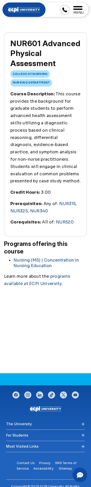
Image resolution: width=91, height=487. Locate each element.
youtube (75, 393)
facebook (15, 393)
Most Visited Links (22, 446)
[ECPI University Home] (24, 9)
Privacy (45, 463)
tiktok (51, 393)
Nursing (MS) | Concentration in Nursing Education (46, 262)
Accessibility (43, 468)
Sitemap (65, 468)
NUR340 (39, 211)
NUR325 (19, 211)
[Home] (45, 408)
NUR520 (65, 222)
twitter (63, 393)
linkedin (39, 393)
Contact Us (26, 463)
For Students (17, 435)
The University (19, 424)
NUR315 (67, 203)
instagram (27, 393)
